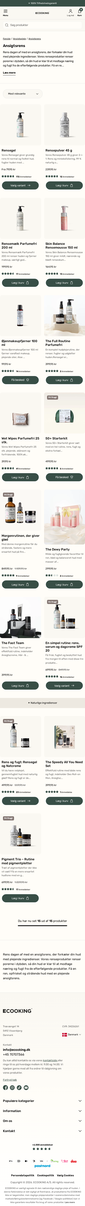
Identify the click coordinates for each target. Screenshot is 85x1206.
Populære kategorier (18, 1101)
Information (12, 1111)
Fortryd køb (10, 1079)
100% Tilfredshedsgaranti (44, 3)
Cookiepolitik (45, 1175)
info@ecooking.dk (16, 1050)
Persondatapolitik (22, 1175)
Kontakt (9, 1131)
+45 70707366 (13, 1054)
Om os (7, 1121)
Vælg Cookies (65, 1175)
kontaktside (50, 1060)
